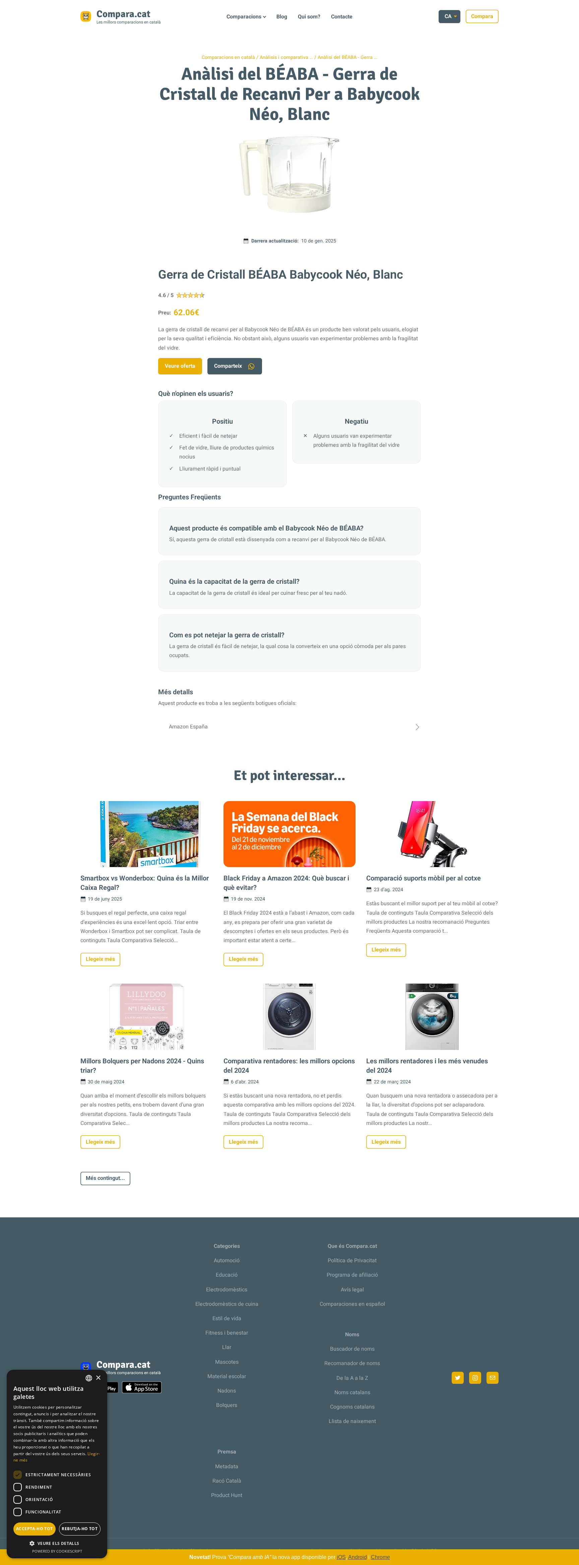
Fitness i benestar (226, 1333)
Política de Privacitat (352, 1261)
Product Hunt (226, 1495)
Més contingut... (105, 1178)
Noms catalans (352, 1393)
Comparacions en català (228, 57)
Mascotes (227, 1362)
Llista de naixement (352, 1421)
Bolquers (226, 1405)
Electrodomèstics (226, 1290)
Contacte (341, 17)
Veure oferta (180, 366)
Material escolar (226, 1376)
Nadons (226, 1391)
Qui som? (309, 17)
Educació (227, 1275)
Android (357, 1557)
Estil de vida (226, 1318)
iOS (341, 1557)
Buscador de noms (352, 1349)
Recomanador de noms (352, 1363)
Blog (281, 17)
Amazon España (188, 727)
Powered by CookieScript (57, 1551)
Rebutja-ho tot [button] (80, 1529)
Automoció (227, 1261)
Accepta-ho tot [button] (34, 1529)
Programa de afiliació (352, 1275)
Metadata (226, 1467)
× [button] (98, 1377)
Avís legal (352, 1290)
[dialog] (57, 1464)
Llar (226, 1347)
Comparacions (244, 17)
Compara (482, 16)
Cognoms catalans (352, 1407)
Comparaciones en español (352, 1304)
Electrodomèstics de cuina (226, 1304)
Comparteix (228, 366)
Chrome (380, 1557)
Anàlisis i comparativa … (286, 57)
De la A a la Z (352, 1378)
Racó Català (226, 1481)
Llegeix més (100, 959)
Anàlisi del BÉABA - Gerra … (347, 57)
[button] (57, 1543)
